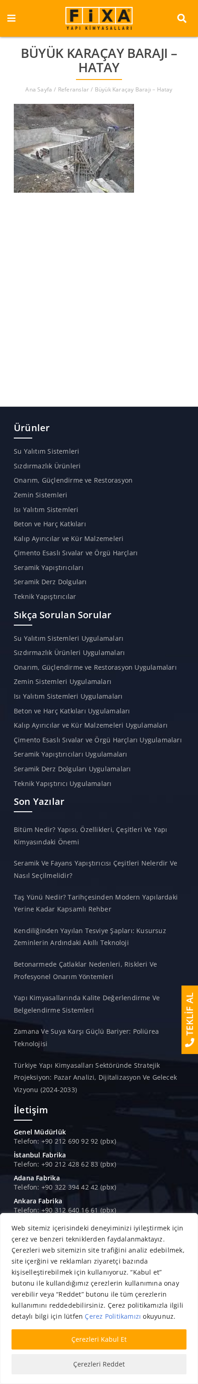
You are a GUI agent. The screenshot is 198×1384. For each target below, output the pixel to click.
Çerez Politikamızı (113, 1316)
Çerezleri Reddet (99, 1364)
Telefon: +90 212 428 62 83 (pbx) (65, 1164)
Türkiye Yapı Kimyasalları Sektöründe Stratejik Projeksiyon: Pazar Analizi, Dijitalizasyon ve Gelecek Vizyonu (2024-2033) (95, 1077)
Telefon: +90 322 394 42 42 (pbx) (65, 1187)
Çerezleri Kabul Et (99, 1339)
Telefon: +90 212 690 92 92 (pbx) (65, 1141)
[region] (99, 1298)
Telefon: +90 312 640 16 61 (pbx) (65, 1210)
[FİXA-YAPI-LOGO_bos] (99, 10)
